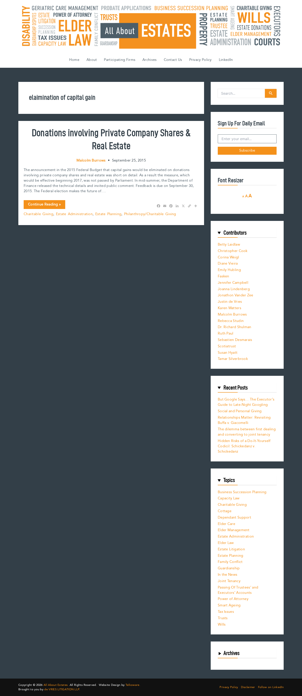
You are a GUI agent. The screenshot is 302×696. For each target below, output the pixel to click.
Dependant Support (234, 517)
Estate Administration (74, 214)
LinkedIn (226, 60)
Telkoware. (133, 685)
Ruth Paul (225, 333)
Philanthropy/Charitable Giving (150, 214)
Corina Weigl (228, 257)
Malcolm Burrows (232, 314)
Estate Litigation (231, 549)
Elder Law (226, 543)
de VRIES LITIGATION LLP (61, 689)
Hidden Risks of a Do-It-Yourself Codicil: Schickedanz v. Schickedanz (244, 446)
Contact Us (173, 60)
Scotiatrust (227, 346)
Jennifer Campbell (233, 283)
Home (74, 60)
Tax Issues (226, 612)
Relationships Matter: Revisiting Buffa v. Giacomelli (244, 420)
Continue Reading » (44, 205)
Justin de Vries (230, 302)
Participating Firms (119, 60)
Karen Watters (229, 308)
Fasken (223, 276)
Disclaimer (248, 687)
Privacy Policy (200, 60)
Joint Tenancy (229, 581)
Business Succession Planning (242, 492)
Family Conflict (230, 562)
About (91, 60)
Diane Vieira (228, 263)
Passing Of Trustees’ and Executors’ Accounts (238, 590)
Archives (149, 60)
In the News (227, 574)
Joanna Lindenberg (234, 289)
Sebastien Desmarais (235, 340)
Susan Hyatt (227, 353)
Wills (222, 624)
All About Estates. (56, 685)
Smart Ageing (229, 605)
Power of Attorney (233, 599)
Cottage (224, 511)
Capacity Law (229, 498)
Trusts (223, 618)
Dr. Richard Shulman (234, 327)
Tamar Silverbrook (233, 359)
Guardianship (229, 568)
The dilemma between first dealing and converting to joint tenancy (247, 432)
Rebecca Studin (231, 321)
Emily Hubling (229, 270)
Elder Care (226, 524)
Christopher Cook (233, 251)
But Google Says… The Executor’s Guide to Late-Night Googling (246, 402)
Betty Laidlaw (229, 244)
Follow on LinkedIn (271, 687)
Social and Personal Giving (240, 411)
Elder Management (234, 530)
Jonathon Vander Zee (235, 295)
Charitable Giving (38, 214)
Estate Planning (108, 214)
